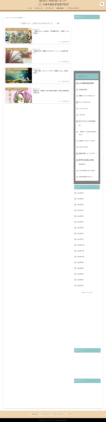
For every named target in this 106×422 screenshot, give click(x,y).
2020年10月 (80, 256)
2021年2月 (80, 233)
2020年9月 (80, 262)
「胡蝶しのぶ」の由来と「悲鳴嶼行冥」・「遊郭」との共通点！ (51, 32)
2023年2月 (80, 204)
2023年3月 (80, 199)
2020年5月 (80, 285)
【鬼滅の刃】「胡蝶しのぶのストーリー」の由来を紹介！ (50, 52)
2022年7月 (80, 210)
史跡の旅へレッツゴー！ (88, 153)
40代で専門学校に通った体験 (86, 170)
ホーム (30, 8)
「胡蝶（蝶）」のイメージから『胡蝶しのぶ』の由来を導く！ (50, 72)
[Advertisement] (86, 45)
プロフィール (38, 8)
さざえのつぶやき (83, 108)
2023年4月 (80, 193)
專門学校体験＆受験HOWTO (86, 162)
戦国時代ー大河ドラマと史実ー (87, 140)
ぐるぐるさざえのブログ (49, 420)
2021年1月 (80, 239)
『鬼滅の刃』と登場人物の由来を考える (87, 133)
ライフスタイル (84, 102)
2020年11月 (80, 251)
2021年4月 (80, 222)
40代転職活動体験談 (86, 83)
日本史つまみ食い (83, 147)
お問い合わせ (60, 8)
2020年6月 (80, 280)
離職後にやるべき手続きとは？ (87, 95)
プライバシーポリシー (73, 8)
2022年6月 (80, 216)
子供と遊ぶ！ (82, 114)
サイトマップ (49, 8)
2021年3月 (80, 227)
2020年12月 (80, 245)
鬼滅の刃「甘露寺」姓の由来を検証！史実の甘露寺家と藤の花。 (51, 91)
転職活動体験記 (83, 89)
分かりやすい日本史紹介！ (87, 123)
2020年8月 (80, 268)
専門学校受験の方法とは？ (86, 176)
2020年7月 (80, 274)
